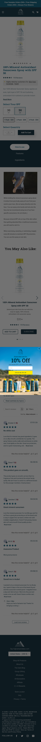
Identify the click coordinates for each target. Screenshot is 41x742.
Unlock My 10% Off (20, 372)
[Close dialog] (39, 349)
